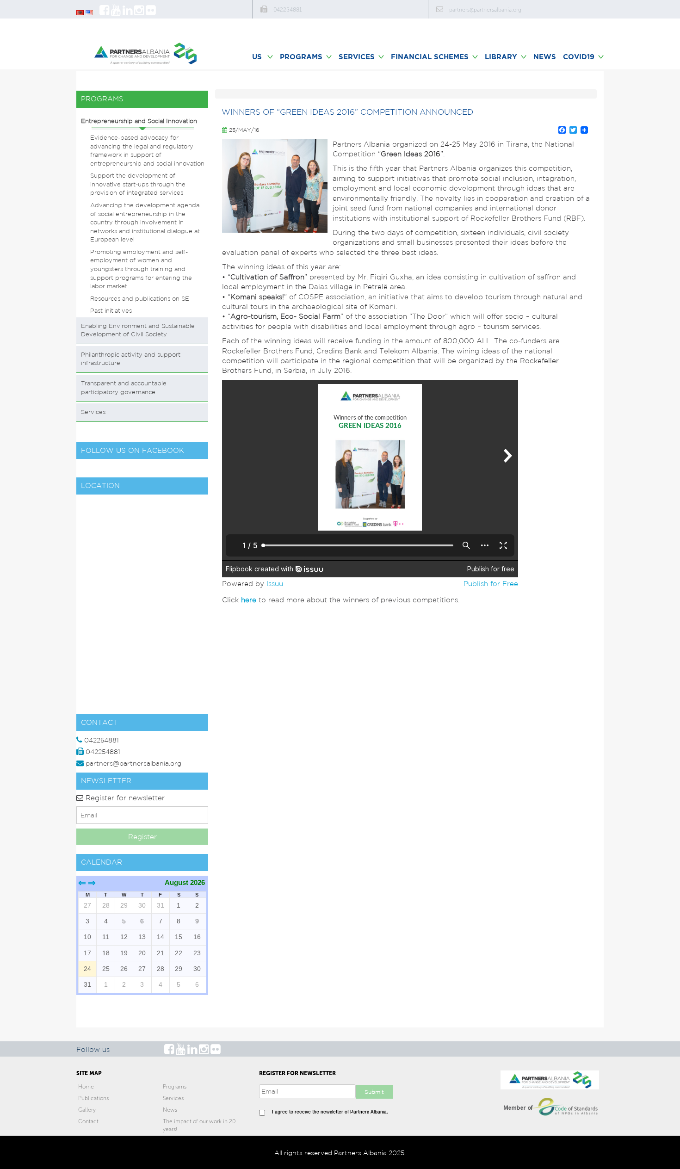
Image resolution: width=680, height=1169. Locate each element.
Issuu (274, 584)
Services (93, 411)
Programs (174, 1086)
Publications (93, 1098)
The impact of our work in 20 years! (199, 1125)
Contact (88, 1121)
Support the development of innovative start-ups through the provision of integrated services (137, 184)
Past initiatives (111, 310)
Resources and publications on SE (139, 298)
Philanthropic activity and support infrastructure (130, 359)
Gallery (87, 1110)
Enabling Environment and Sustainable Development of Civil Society (138, 330)
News (544, 57)
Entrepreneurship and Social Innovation (139, 121)
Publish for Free (491, 584)
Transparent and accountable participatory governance (124, 388)
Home (86, 1086)
